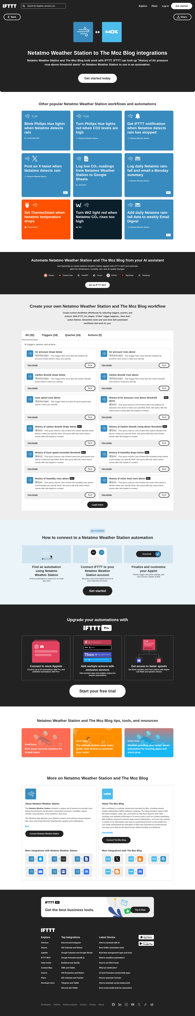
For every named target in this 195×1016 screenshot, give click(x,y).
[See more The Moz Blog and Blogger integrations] (112, 871)
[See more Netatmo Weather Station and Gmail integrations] (59, 871)
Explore (143, 6)
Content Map (46, 968)
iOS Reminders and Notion (72, 973)
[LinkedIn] (120, 1005)
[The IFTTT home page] (9, 6)
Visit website (107, 833)
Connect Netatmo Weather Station (44, 834)
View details (33, 365)
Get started (182, 6)
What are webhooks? (108, 968)
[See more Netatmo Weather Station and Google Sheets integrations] (82, 859)
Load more (97, 505)
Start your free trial (97, 691)
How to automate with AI (109, 943)
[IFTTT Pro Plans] (166, 399)
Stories (44, 948)
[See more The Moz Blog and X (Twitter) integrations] (112, 859)
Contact (83, 1005)
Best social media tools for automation (115, 988)
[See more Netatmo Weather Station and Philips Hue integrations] (59, 859)
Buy (27, 826)
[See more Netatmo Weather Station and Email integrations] (35, 871)
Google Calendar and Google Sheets (77, 953)
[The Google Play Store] (146, 944)
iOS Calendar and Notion (71, 948)
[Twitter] (139, 1005)
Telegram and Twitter (70, 983)
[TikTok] (145, 1005)
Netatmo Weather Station (60, 53)
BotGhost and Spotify (70, 963)
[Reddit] (152, 1005)
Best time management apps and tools (115, 953)
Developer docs (48, 983)
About (101, 1005)
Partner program (70, 1005)
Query (114, 404)
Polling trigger (43, 355)
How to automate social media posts (114, 983)
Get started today (97, 78)
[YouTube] (133, 1005)
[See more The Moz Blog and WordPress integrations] (158, 859)
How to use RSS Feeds (109, 963)
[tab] (30, 335)
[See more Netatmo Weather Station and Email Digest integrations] (82, 871)
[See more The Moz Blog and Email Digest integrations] (135, 871)
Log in (165, 6)
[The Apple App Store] (146, 937)
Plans (155, 6)
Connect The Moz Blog (116, 840)
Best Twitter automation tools (111, 948)
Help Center (46, 963)
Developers (46, 1005)
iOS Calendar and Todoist (72, 978)
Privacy (92, 1005)
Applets (44, 953)
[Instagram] (126, 1005)
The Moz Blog (117, 53)
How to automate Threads (110, 978)
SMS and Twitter (68, 968)
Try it (90, 365)
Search (44, 973)
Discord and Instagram (71, 943)
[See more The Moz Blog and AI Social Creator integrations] (135, 859)
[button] (97, 590)
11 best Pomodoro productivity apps (114, 973)
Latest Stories (107, 937)
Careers (57, 1005)
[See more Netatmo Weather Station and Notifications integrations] (35, 859)
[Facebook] (113, 1005)
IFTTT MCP (46, 958)
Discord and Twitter (69, 988)
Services (45, 943)
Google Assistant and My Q (72, 958)
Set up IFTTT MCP (97, 285)
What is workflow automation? (112, 958)
